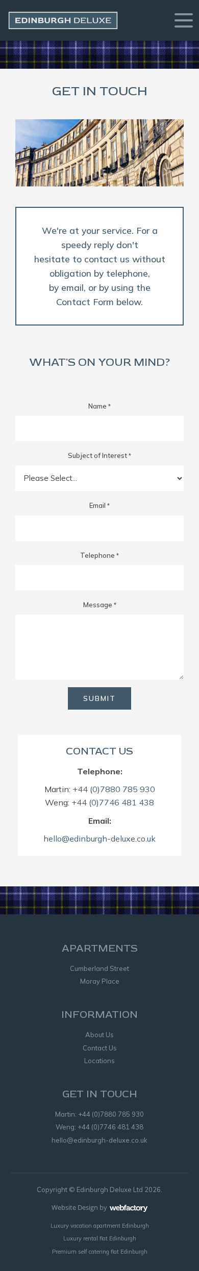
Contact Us (100, 1048)
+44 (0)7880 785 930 (113, 789)
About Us (99, 1035)
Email (99, 505)
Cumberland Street (99, 968)
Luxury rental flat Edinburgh (99, 1238)
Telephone (99, 555)
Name (99, 406)
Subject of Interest (99, 455)
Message (99, 605)
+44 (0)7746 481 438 (112, 802)
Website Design (75, 1207)
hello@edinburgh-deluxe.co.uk (99, 838)
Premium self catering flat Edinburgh (99, 1251)
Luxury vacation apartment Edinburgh (100, 1225)
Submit (99, 698)
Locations (99, 1061)
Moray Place (99, 981)
